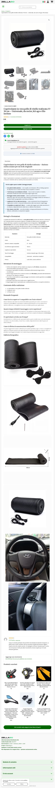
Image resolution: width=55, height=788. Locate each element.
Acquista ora (27, 125)
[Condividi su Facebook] (5, 136)
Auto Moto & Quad (8, 133)
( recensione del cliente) (15, 117)
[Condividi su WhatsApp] (8, 136)
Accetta (9, 784)
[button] (49, 20)
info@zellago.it (8, 745)
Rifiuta (21, 784)
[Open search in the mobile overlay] (27, 7)
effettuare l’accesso (12, 659)
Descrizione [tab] (7, 161)
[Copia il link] (12, 136)
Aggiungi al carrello (27, 128)
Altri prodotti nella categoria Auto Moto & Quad (27, 727)
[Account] (48, 2)
